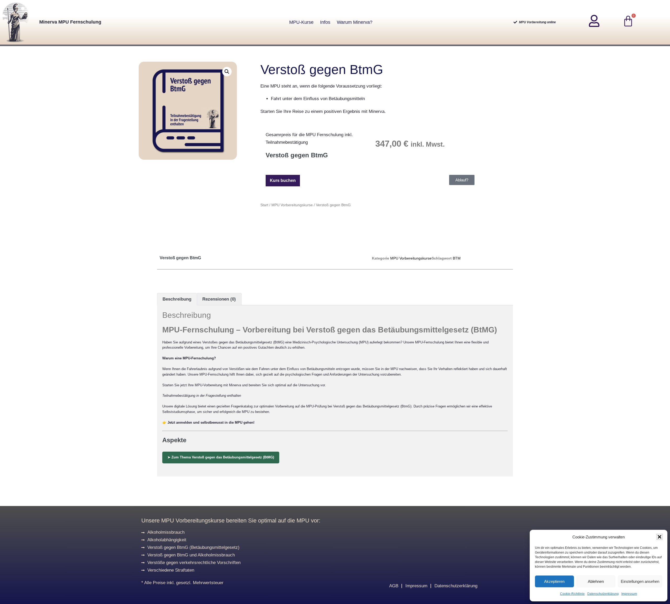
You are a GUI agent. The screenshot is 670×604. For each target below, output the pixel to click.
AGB (393, 585)
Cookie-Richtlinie (572, 594)
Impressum (629, 594)
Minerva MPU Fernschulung (70, 22)
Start (264, 205)
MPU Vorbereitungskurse (292, 205)
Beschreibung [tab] (177, 299)
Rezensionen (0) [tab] (219, 299)
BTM (457, 258)
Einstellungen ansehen (640, 581)
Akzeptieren (554, 581)
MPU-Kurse (301, 22)
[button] (659, 536)
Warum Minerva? (354, 22)
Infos (325, 22)
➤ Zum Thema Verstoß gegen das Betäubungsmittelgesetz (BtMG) (221, 457)
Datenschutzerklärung (603, 594)
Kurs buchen (283, 180)
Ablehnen (596, 581)
